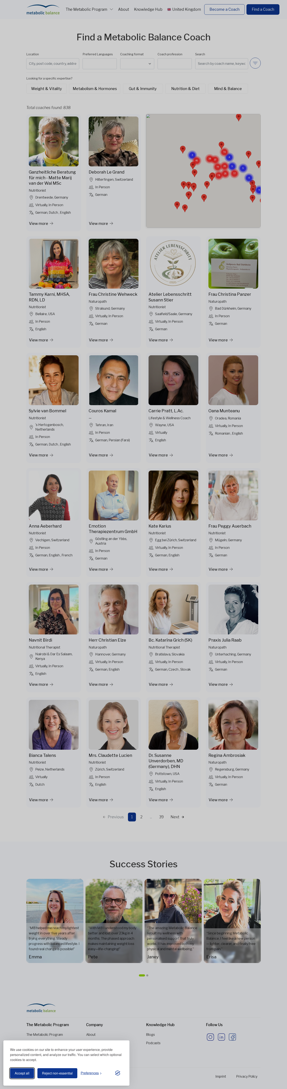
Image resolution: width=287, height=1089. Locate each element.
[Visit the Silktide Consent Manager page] (118, 1073)
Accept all (22, 1073)
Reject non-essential (57, 1073)
